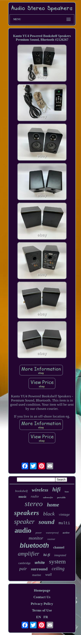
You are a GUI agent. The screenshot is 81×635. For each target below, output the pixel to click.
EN (38, 617)
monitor (36, 538)
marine (36, 575)
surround (39, 569)
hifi (56, 489)
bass (67, 491)
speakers (26, 512)
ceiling (58, 568)
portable (61, 497)
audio (23, 530)
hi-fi (46, 555)
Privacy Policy (42, 604)
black (49, 513)
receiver (51, 539)
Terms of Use (42, 610)
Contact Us (41, 597)
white (40, 562)
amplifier (28, 553)
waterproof (52, 532)
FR (45, 617)
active (66, 532)
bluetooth (34, 545)
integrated (60, 555)
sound (46, 521)
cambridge (24, 563)
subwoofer (48, 497)
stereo (34, 504)
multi (64, 523)
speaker (24, 521)
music (22, 496)
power (39, 532)
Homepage (42, 590)
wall (48, 574)
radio (35, 496)
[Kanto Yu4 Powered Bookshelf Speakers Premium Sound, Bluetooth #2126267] (42, 63)
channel (58, 547)
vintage (64, 514)
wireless (40, 490)
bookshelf (21, 491)
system (57, 561)
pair (23, 568)
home (53, 505)
